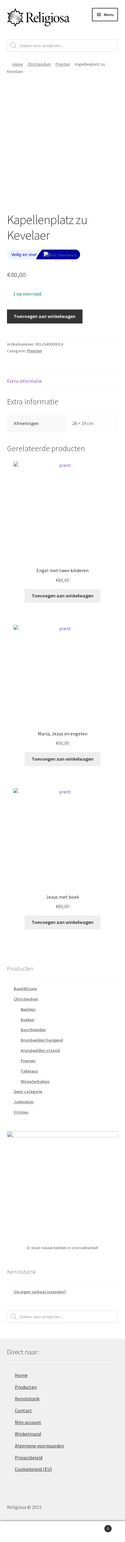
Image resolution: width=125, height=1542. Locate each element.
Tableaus (29, 1071)
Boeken (27, 1019)
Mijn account (28, 1422)
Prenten (63, 64)
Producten (26, 1387)
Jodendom (24, 1102)
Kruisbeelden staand (40, 1050)
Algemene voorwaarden (39, 1446)
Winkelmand (28, 1434)
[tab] (62, 381)
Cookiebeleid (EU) (33, 1469)
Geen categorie (28, 1091)
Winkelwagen (96, 1526)
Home (17, 64)
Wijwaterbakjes (35, 1081)
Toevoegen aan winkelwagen (45, 316)
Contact (23, 1410)
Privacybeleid (28, 1457)
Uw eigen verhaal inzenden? (40, 1292)
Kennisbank (27, 1398)
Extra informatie (24, 381)
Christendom (39, 64)
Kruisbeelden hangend (42, 1040)
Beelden (28, 1009)
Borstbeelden (33, 1029)
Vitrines (21, 1112)
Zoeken (62, 1531)
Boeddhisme (25, 988)
